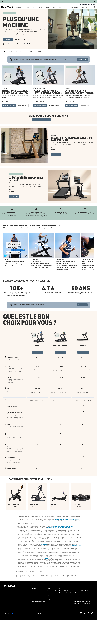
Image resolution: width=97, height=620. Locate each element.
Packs (59, 7)
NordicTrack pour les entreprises (38, 601)
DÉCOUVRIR (7, 39)
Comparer (39, 51)
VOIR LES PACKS (14, 196)
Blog (33, 594)
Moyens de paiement (51, 594)
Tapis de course (19, 7)
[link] (7, 7)
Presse (33, 597)
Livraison (49, 592)
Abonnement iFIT (84, 7)
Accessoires (66, 7)
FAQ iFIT (49, 597)
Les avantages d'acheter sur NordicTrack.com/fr (83, 590)
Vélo (33, 7)
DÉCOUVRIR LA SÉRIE (22, 105)
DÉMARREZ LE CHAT (82, 59)
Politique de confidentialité (65, 592)
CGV (60, 588)
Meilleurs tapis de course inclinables (81, 599)
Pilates (27, 7)
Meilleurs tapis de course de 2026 (81, 592)
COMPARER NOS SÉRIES (58, 119)
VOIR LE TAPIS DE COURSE (9, 105)
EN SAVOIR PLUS (56, 154)
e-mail (46, 558)
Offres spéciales (74, 7)
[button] (91, 6)
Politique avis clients (63, 597)
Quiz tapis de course (20, 51)
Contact (48, 588)
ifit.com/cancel (43, 544)
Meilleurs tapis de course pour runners (82, 594)
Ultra (54, 7)
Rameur (47, 7)
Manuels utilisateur (63, 599)
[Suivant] (94, 1)
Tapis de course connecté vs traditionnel (82, 601)
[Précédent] (2, 1)
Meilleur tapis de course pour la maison (82, 603)
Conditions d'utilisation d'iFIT (65, 590)
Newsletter (34, 592)
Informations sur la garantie (65, 594)
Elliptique (40, 7)
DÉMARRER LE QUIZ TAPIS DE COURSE (23, 39)
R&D (33, 599)
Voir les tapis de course (9, 51)
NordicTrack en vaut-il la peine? (80, 597)
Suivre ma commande (51, 590)
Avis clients (34, 590)
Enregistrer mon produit (52, 599)
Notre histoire (34, 588)
